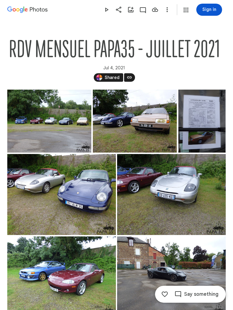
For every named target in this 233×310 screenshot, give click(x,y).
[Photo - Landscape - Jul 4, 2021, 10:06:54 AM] (171, 194)
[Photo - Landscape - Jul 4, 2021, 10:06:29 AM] (135, 121)
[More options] (167, 10)
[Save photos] (155, 10)
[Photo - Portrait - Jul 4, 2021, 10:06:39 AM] (202, 121)
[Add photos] (131, 10)
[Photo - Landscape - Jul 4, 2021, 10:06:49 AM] (61, 194)
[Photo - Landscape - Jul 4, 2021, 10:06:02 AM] (49, 121)
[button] (186, 10)
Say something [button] (201, 294)
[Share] (119, 10)
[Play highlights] (106, 9)
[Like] (165, 294)
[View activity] (143, 10)
